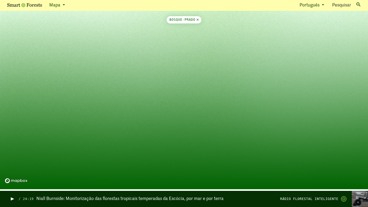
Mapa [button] (55, 5)
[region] (184, 101)
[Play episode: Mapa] (12, 199)
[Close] (197, 20)
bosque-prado (182, 20)
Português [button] (310, 5)
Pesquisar (341, 5)
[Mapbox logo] (16, 181)
